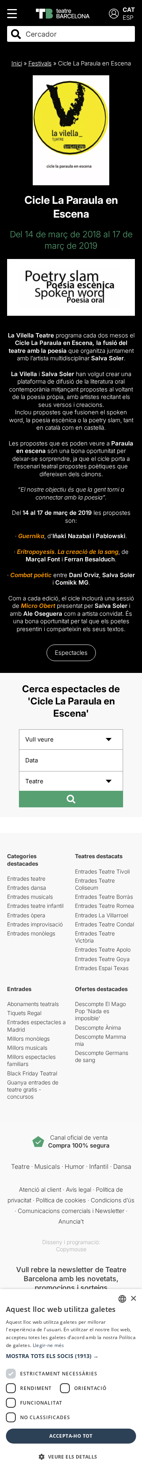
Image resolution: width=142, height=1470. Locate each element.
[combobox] (78, 34)
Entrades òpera (26, 915)
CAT (129, 9)
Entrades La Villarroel (101, 915)
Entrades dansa (26, 887)
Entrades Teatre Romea (104, 905)
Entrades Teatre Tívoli (102, 871)
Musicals (47, 1166)
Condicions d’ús (113, 1200)
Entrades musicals (30, 896)
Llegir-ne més (48, 1345)
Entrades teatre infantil (35, 905)
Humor (74, 1166)
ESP (128, 17)
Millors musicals (27, 1047)
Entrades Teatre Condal (104, 924)
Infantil (98, 1166)
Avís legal (78, 1189)
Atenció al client (40, 1189)
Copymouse (71, 1249)
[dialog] (71, 1379)
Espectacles (71, 652)
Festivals (40, 63)
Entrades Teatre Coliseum (95, 884)
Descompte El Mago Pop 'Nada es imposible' (100, 1010)
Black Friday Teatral (32, 1073)
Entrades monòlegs (31, 933)
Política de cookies (61, 1200)
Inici (16, 63)
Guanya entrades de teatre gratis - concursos (32, 1089)
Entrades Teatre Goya (102, 959)
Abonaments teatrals (33, 1003)
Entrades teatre (26, 878)
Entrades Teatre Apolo (103, 949)
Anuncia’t (71, 1221)
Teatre (20, 1166)
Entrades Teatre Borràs (104, 896)
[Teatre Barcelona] (63, 14)
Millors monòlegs (28, 1038)
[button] (71, 1356)
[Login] (114, 14)
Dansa (122, 1166)
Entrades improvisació (35, 924)
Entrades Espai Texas (102, 968)
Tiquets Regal (24, 1013)
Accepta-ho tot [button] (71, 1436)
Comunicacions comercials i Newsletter (71, 1211)
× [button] (133, 1299)
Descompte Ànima (98, 1027)
